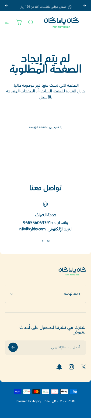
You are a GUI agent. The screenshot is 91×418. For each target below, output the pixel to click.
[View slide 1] (48, 241)
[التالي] (6, 5)
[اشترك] (13, 347)
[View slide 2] (43, 241)
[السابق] (84, 5)
